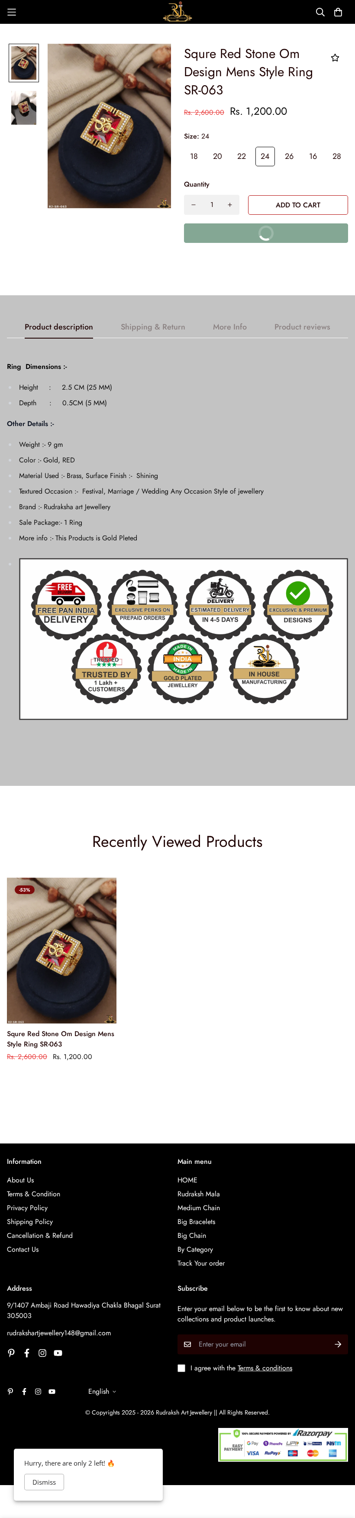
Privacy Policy (27, 1208)
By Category (195, 1249)
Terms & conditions (265, 1368)
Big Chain (192, 1235)
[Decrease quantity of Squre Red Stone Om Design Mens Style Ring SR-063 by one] (193, 205)
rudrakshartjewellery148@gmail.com (59, 1333)
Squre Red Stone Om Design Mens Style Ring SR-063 (60, 1039)
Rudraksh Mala (199, 1194)
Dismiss (44, 1482)
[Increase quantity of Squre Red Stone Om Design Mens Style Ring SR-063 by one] (229, 205)
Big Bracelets (196, 1222)
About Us (20, 1180)
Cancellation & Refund (40, 1235)
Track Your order (201, 1263)
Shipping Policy (30, 1222)
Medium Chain (199, 1208)
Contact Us (23, 1249)
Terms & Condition (33, 1194)
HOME (187, 1180)
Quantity (197, 184)
